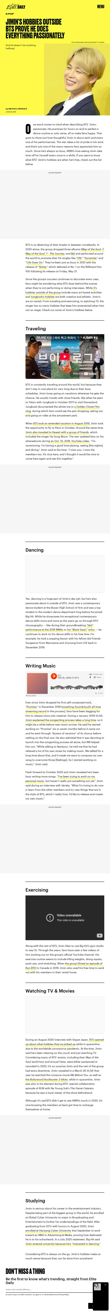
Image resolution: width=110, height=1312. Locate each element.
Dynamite (90, 258)
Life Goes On (35, 262)
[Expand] (96, 1285)
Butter (42, 266)
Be (72, 253)
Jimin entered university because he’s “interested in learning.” (62, 1243)
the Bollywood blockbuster (46, 1079)
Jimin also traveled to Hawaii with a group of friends (57, 432)
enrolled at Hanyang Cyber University (48, 1230)
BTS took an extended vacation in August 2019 (61, 423)
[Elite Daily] (16, 6)
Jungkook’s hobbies (43, 296)
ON (79, 258)
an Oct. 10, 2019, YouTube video (70, 441)
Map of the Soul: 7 (93, 249)
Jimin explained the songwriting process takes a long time (60, 720)
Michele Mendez (18, 109)
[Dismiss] (105, 1285)
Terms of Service (50, 1294)
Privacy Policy (64, 1294)
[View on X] (65, 574)
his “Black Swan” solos (81, 629)
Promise (31, 706)
